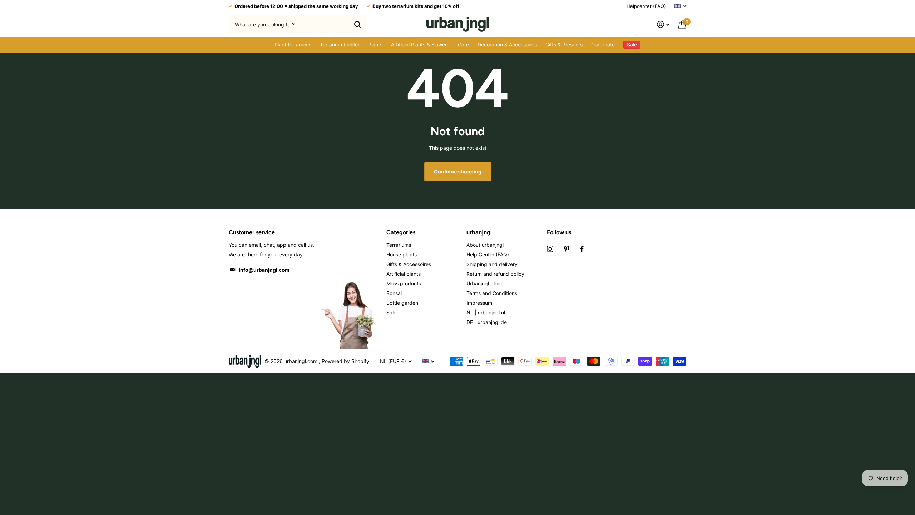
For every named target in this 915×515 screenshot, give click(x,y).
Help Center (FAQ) (487, 254)
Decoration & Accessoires (507, 44)
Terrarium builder (340, 44)
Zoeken (357, 24)
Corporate (603, 44)
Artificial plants (403, 274)
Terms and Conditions (491, 293)
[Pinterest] (566, 249)
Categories (400, 232)
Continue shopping (457, 171)
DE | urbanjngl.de (486, 322)
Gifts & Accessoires (408, 264)
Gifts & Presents (564, 44)
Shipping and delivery (492, 264)
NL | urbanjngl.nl (485, 312)
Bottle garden (402, 303)
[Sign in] (663, 24)
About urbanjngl (485, 245)
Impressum (479, 303)
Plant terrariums (292, 44)
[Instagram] (550, 249)
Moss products (403, 283)
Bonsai (394, 293)
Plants (375, 44)
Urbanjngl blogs (484, 283)
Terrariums (398, 245)
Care (463, 44)
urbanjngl (479, 232)
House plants (401, 254)
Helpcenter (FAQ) (646, 6)
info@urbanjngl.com (264, 270)
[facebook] (582, 249)
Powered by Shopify (345, 361)
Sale (391, 312)
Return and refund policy (495, 274)
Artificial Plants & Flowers (420, 44)
